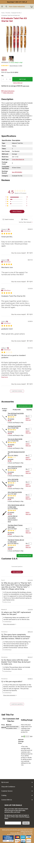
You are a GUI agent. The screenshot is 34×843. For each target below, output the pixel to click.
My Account (5, 782)
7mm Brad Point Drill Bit (14, 426)
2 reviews (10, 459)
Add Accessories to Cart (24, 406)
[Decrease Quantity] (3, 79)
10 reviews (11, 472)
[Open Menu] (2, 6)
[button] (4, 59)
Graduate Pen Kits (16, 12)
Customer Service (6, 791)
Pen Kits (8, 12)
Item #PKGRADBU (17, 172)
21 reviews (11, 485)
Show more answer (8, 624)
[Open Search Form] (6, 6)
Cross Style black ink (18, 159)
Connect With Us (6, 799)
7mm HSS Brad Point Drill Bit (16, 413)
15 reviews (11, 497)
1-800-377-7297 (20, 2)
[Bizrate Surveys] (11, 841)
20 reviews (11, 512)
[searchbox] (10, 219)
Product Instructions (8, 91)
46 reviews (11, 444)
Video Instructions (8, 92)
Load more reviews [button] (17, 391)
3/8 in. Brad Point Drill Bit (15, 466)
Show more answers (9, 695)
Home (3, 12)
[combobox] (26, 222)
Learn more (26, 86)
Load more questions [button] (17, 704)
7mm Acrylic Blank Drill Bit (15, 439)
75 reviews (11, 419)
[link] (9, 65)
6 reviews (10, 547)
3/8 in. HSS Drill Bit (13, 479)
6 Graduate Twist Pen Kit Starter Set (10, 15)
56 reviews (11, 532)
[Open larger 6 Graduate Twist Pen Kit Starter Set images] (17, 38)
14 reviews (11, 431)
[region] (17, 59)
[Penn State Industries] (17, 6)
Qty (2, 75)
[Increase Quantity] (10, 79)
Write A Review (17, 211)
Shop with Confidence (8, 786)
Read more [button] (4, 377)
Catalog (3, 795)
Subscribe (26, 823)
